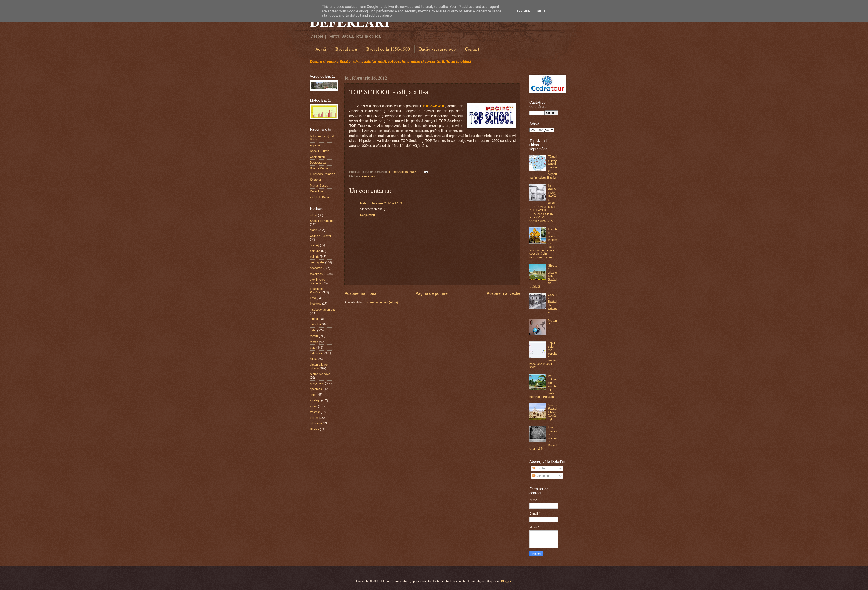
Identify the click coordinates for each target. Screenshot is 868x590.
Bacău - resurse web (437, 49)
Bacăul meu (346, 49)
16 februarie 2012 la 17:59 (385, 203)
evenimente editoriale (317, 281)
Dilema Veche (319, 168)
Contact (472, 49)
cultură (314, 256)
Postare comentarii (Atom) (380, 302)
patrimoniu (316, 353)
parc (313, 347)
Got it (542, 11)
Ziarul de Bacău (320, 197)
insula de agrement (322, 309)
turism (314, 417)
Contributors (318, 157)
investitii (315, 324)
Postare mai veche (503, 293)
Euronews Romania (322, 174)
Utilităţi (314, 429)
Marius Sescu (319, 185)
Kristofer (315, 179)
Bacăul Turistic (320, 151)
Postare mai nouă (360, 293)
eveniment (368, 176)
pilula (313, 359)
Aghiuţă (315, 145)
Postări (540, 468)
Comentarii (542, 476)
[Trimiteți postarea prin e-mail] (425, 171)
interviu (314, 319)
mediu (314, 336)
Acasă (320, 49)
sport (313, 394)
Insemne (315, 303)
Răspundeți (367, 215)
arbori (313, 215)
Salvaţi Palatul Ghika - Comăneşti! (552, 412)
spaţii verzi (317, 383)
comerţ (314, 245)
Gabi (363, 203)
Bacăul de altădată (322, 220)
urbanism (316, 423)
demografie (317, 262)
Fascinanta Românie (317, 290)
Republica (316, 191)
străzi (313, 406)
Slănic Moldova (320, 374)
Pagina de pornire (431, 293)
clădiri (314, 230)
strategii (315, 400)
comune (315, 251)
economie (316, 268)
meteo (314, 342)
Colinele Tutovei (320, 236)
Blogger (506, 581)
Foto (313, 298)
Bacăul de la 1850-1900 (388, 49)
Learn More (522, 11)
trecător (315, 412)
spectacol (316, 389)
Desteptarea (318, 162)
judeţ (313, 330)
